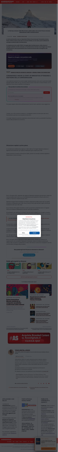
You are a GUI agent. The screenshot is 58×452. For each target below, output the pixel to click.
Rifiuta (23, 232)
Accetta (34, 232)
